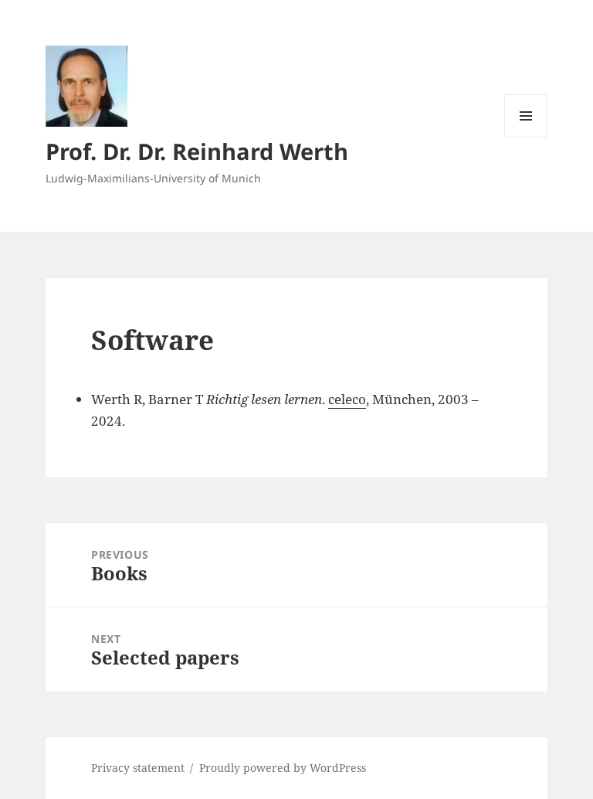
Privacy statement (138, 767)
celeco (347, 399)
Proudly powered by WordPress (282, 767)
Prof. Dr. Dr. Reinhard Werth (197, 151)
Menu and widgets (526, 137)
